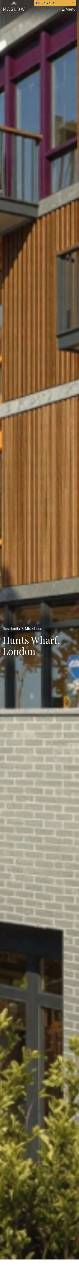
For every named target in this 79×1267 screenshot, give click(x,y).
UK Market (49, 3)
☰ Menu (68, 9)
